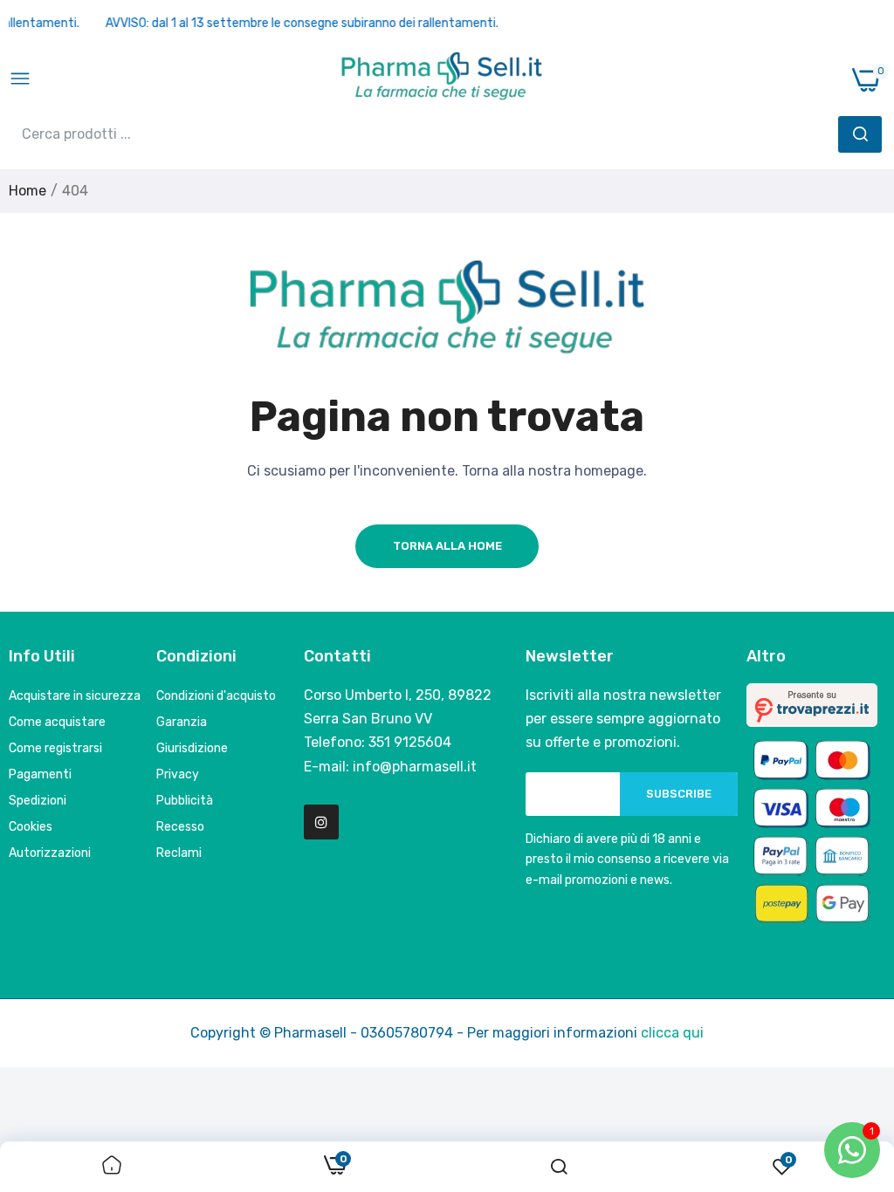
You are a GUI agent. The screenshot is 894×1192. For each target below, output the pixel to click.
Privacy (177, 774)
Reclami (179, 853)
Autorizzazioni (50, 853)
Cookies (30, 826)
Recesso (180, 826)
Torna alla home (447, 545)
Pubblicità (184, 800)
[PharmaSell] (442, 79)
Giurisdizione (192, 748)
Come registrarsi (55, 748)
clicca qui (672, 1032)
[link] (111, 1166)
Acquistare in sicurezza (75, 695)
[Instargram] (321, 822)
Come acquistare (57, 722)
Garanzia (181, 722)
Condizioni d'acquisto (216, 695)
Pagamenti (40, 774)
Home (27, 190)
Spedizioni (37, 800)
